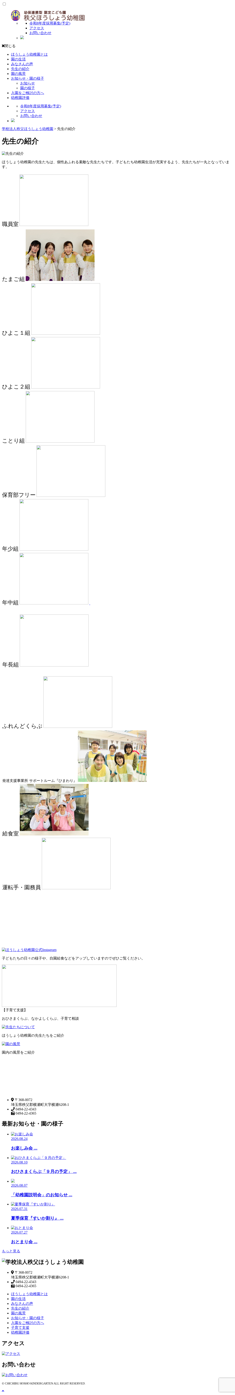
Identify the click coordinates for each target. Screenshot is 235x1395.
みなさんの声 (22, 64)
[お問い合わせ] (15, 1375)
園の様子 (27, 88)
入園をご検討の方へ (27, 93)
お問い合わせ (40, 33)
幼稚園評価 (20, 98)
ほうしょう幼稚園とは (29, 54)
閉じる (10, 46)
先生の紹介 (20, 69)
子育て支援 (20, 1328)
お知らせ (27, 83)
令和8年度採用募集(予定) (49, 23)
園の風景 (18, 74)
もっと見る (11, 1251)
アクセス (36, 28)
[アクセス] (11, 1354)
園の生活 (18, 59)
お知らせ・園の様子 (27, 78)
